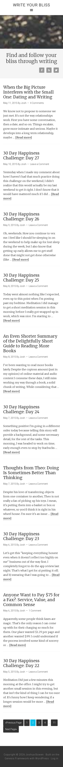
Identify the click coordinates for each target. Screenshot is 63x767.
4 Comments (37, 103)
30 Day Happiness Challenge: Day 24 (21, 409)
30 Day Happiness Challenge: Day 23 (21, 536)
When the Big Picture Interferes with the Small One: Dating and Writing (28, 92)
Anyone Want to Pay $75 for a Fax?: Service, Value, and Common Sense (31, 599)
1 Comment (35, 610)
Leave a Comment (39, 164)
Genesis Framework (17, 758)
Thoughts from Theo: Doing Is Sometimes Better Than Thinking (31, 472)
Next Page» (11, 729)
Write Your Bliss (31, 5)
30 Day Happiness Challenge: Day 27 (21, 156)
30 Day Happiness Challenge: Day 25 (21, 278)
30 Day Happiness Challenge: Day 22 (21, 663)
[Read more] (23, 137)
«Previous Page (13, 722)
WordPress (42, 758)
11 (54, 722)
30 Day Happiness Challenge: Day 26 (21, 216)
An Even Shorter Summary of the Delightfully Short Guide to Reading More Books (30, 343)
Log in (54, 758)
